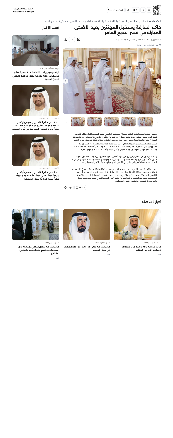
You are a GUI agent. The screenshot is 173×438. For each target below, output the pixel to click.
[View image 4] (94, 122)
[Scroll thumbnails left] (157, 122)
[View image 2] (128, 122)
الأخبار (141, 21)
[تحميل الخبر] (65, 39)
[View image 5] (77, 122)
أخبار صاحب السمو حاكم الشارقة (123, 21)
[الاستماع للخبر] (72, 39)
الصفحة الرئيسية (154, 21)
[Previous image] (158, 81)
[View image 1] (145, 122)
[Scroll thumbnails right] (67, 122)
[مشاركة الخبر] (78, 39)
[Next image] (65, 81)
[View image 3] (111, 122)
